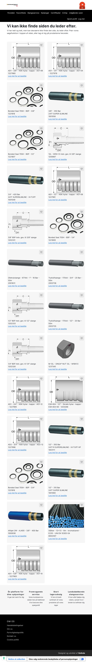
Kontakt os (11, 636)
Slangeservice (33, 13)
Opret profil (72, 19)
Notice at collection (16, 659)
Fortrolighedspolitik (15, 632)
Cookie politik (13, 640)
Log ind (81, 19)
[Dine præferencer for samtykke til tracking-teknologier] (4, 658)
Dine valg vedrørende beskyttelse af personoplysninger (53, 659)
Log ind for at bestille (17, 76)
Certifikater (56, 13)
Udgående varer (76, 13)
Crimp (64, 13)
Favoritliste (21, 13)
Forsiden (11, 13)
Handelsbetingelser (15, 625)
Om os (9, 629)
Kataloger (45, 13)
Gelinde (81, 653)
